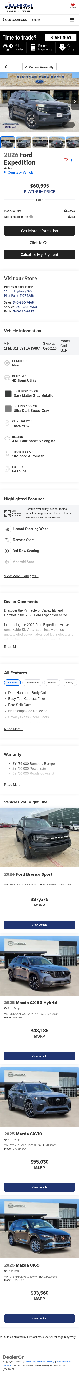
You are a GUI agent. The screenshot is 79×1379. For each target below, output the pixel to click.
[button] (6, 66)
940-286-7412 (23, 311)
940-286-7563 (26, 307)
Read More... (13, 647)
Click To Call (39, 242)
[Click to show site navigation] (72, 20)
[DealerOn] (14, 1357)
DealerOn (30, 1361)
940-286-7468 (23, 302)
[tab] (12, 682)
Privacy (51, 1361)
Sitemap (41, 1361)
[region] (39, 213)
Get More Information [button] (39, 230)
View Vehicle (39, 925)
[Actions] (71, 160)
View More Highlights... (21, 576)
